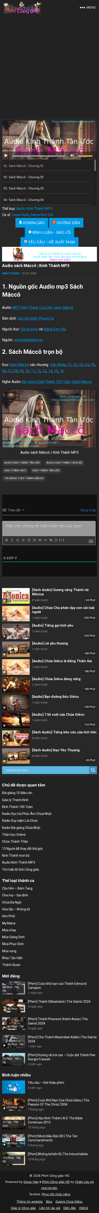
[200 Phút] (16, 614)
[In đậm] (6, 540)
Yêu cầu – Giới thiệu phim (46, 1082)
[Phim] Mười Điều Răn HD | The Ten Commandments (53, 1138)
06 (4, 371)
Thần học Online (14, 834)
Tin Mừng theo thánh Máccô (24, 478)
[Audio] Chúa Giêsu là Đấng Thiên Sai (62, 661)
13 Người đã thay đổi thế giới (22, 848)
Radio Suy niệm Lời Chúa (20, 820)
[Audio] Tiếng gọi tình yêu (52, 626)
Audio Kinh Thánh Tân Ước (22, 462)
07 (10, 371)
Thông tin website (30, 1201)
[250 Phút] (16, 631)
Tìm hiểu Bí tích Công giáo (20, 869)
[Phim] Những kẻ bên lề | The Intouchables (58, 1154)
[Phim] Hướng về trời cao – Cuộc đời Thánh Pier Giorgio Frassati (62, 1057)
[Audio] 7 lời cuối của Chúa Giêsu (58, 715)
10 (27, 371)
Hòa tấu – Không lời (16, 909)
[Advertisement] (49, 66)
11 (33, 371)
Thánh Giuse (11, 965)
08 (16, 371)
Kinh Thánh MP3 (15, 470)
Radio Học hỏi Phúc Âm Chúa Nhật (27, 814)
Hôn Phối (8, 916)
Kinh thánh (11, 273)
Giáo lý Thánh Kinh (15, 800)
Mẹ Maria (8, 923)
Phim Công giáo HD (56, 1182)
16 (62, 371)
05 (93, 365)
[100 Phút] (16, 702)
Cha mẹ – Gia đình (15, 895)
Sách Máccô (19, 365)
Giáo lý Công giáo (23, 1208)
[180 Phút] (16, 649)
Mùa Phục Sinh (13, 944)
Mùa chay (9, 930)
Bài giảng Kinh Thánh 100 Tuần (46, 382)
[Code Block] (45, 540)
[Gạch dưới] (17, 540)
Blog (49, 1201)
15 (56, 371)
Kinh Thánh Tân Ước (46, 470)
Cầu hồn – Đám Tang (17, 888)
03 (81, 365)
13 (44, 371)
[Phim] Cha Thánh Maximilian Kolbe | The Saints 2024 (62, 1039)
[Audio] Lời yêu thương (50, 643)
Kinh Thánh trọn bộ (15, 855)
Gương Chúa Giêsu (69, 1201)
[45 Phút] (16, 756)
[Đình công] (23, 540)
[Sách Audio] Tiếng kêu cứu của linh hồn (64, 732)
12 (39, 371)
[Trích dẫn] (39, 540)
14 (50, 371)
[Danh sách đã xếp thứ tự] (28, 540)
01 (70, 365)
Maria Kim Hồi (42, 215)
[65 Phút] (16, 596)
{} (56, 540)
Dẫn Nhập (58, 365)
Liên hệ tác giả (49, 1208)
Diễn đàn (69, 1208)
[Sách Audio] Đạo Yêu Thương (56, 750)
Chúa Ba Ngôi (11, 902)
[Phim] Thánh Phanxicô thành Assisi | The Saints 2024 (58, 1021)
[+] (61, 540)
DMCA (83, 1208)
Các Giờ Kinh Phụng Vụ (35, 318)
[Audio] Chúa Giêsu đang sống (56, 679)
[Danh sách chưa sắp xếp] (34, 540)
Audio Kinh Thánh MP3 (34, 208)
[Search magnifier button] (93, 770)
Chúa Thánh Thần (15, 841)
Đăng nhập (88, 510)
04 (87, 365)
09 (21, 371)
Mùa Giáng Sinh (13, 937)
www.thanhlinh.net (28, 340)
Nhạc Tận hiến (12, 958)
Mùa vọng (9, 951)
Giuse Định (20, 215)
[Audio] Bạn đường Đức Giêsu (55, 697)
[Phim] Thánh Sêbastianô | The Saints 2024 (59, 1001)
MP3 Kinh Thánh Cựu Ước (32, 307)
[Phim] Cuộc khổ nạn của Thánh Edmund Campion (57, 986)
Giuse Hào (30, 1182)
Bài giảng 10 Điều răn (17, 793)
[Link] (50, 540)
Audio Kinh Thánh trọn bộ (64, 462)
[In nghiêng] (12, 540)
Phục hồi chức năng (56, 1194)
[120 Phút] (16, 720)
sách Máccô (63, 307)
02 (75, 365)
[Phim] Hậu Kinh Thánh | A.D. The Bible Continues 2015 (55, 1120)
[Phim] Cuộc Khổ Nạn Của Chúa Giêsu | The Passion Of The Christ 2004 (58, 1102)
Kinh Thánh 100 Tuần (17, 807)
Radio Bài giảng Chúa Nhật (21, 828)
